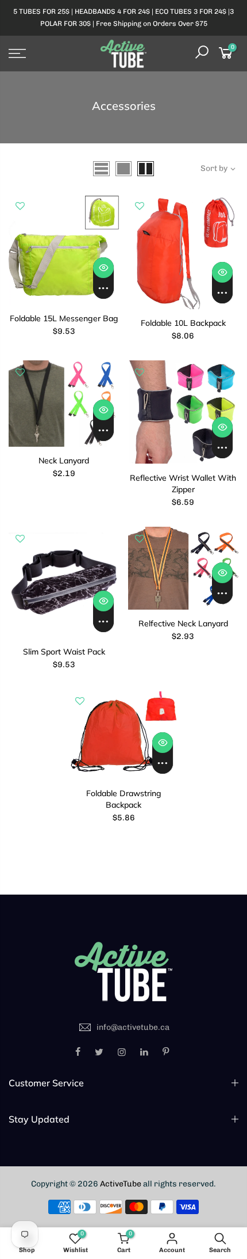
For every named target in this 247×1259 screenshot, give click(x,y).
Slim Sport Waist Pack (64, 651)
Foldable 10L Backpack (183, 323)
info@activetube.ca (133, 1027)
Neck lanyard (63, 460)
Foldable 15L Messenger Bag (64, 318)
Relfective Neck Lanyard (183, 623)
